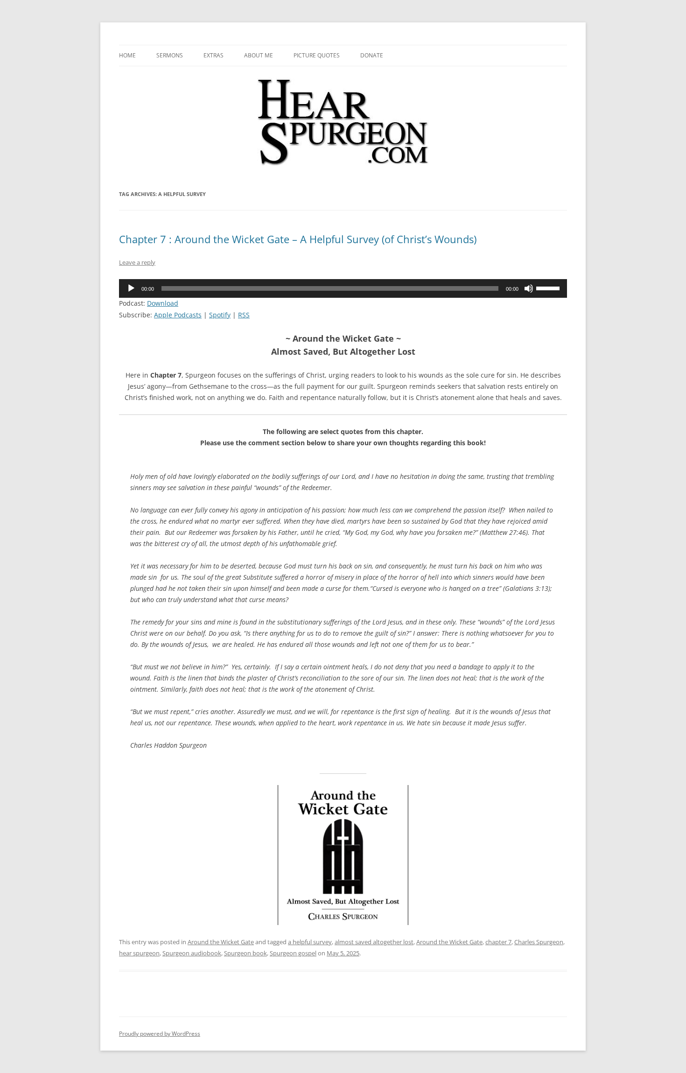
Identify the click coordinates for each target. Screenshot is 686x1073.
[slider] (549, 287)
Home (127, 55)
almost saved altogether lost (374, 942)
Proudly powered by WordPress (159, 1034)
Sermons (169, 55)
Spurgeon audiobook (191, 953)
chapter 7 (498, 942)
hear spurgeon (139, 953)
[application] (343, 288)
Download (162, 303)
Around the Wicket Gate (221, 942)
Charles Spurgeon (538, 942)
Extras (213, 55)
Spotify (220, 314)
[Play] (131, 288)
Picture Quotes (317, 55)
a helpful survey (310, 942)
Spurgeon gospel (293, 953)
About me (258, 55)
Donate (371, 55)
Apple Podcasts (178, 314)
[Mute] (528, 288)
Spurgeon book (245, 953)
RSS (244, 314)
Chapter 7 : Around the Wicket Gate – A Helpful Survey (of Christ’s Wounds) (297, 239)
